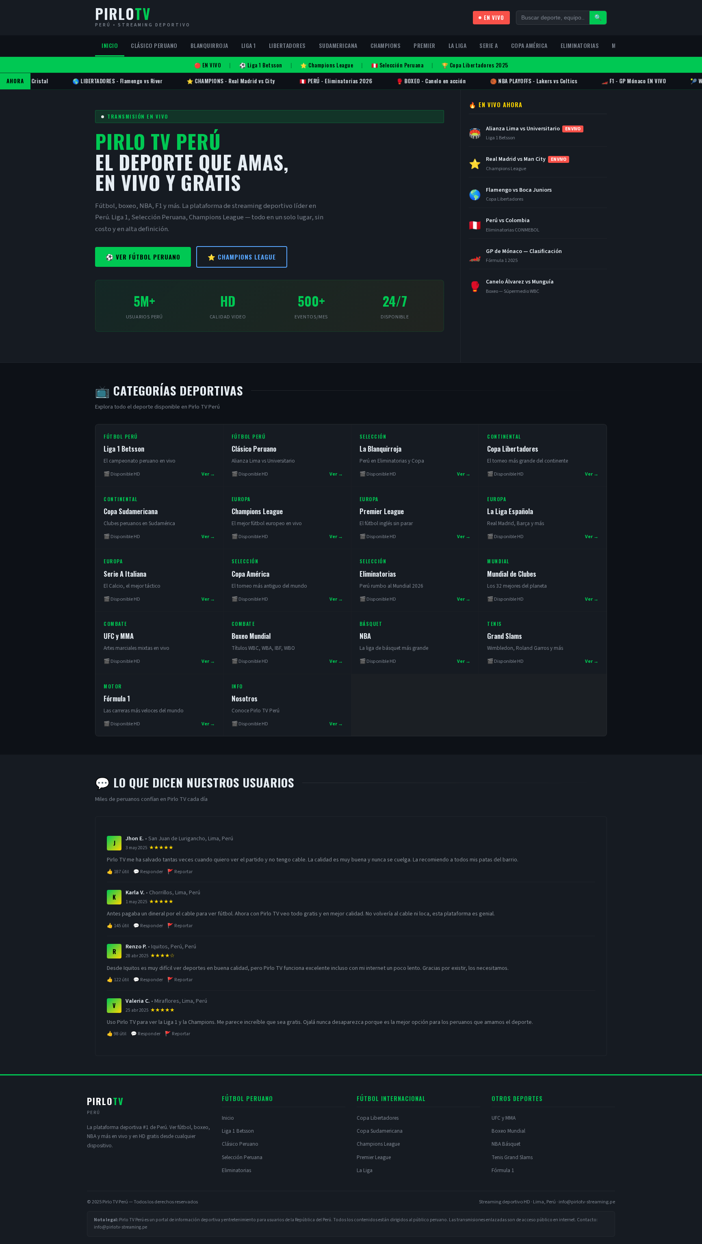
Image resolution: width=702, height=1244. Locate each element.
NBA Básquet (506, 1144)
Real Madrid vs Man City (526, 159)
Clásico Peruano (154, 45)
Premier (425, 45)
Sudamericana (338, 45)
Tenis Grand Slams (512, 1157)
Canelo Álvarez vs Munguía (520, 282)
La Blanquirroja (380, 449)
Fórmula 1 (117, 698)
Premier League (382, 511)
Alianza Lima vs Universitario (533, 129)
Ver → (208, 474)
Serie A (488, 45)
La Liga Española (510, 511)
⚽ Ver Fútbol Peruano (143, 256)
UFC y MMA (119, 636)
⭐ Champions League (242, 256)
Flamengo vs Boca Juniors (519, 190)
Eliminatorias (580, 45)
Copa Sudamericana (131, 511)
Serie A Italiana (125, 574)
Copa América (529, 45)
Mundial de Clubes (511, 574)
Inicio (110, 45)
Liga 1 (248, 45)
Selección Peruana (242, 1157)
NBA (365, 636)
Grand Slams (504, 636)
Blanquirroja (209, 45)
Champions (385, 45)
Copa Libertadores (512, 449)
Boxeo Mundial (251, 636)
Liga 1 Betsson (124, 449)
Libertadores (287, 45)
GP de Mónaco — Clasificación (524, 251)
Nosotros (245, 698)
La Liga (457, 45)
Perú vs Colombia (508, 221)
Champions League (257, 511)
